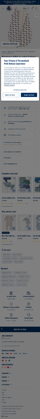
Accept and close (29, 95)
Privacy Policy (9, 85)
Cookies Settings (20, 90)
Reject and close (10, 95)
